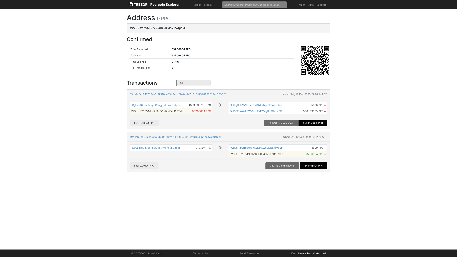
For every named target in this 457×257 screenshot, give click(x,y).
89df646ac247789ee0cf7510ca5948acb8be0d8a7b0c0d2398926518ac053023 (178, 94)
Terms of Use (200, 253)
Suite (311, 4)
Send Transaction (250, 253)
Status (208, 4)
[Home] (138, 5)
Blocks (197, 4)
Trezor (301, 4)
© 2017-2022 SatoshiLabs (146, 253)
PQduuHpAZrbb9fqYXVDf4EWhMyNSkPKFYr (256, 147)
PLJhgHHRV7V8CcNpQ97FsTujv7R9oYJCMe (256, 105)
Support (321, 4)
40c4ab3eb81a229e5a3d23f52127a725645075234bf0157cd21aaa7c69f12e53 (176, 136)
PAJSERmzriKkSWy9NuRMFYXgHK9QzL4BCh (256, 111)
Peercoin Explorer (165, 4)
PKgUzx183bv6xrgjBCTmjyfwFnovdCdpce (155, 105)
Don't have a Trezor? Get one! (308, 253)
